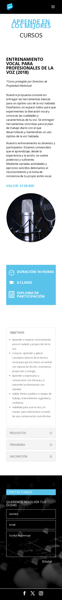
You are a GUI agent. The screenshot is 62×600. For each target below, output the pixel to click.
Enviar (47, 561)
